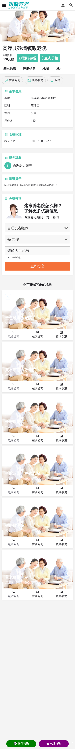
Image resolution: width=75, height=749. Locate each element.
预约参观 (61, 336)
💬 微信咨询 (21, 743)
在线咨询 (37, 336)
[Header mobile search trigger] (71, 5)
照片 (59, 68)
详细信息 (29, 68)
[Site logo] (19, 5)
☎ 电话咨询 (53, 743)
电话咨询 (13, 336)
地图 (46, 68)
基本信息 (9, 68)
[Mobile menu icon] (4, 5)
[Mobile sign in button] (63, 5)
